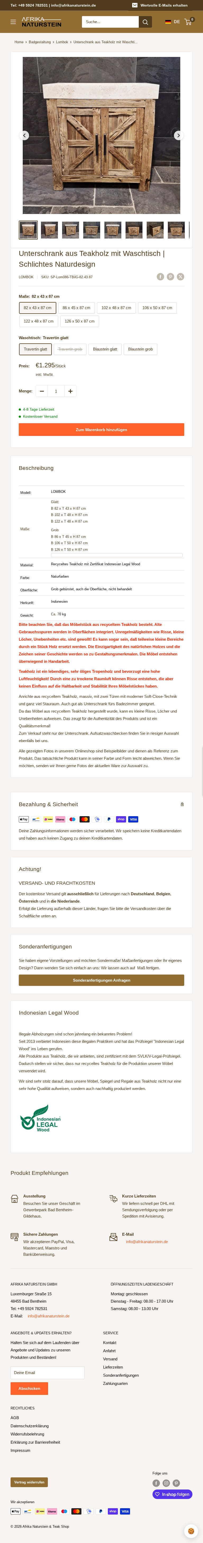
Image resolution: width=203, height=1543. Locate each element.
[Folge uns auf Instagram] (166, 1483)
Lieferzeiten (113, 1367)
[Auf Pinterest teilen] (170, 276)
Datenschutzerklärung (30, 1426)
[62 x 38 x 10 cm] (117, 555)
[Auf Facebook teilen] (160, 276)
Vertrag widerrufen (29, 1482)
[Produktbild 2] (49, 230)
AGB (15, 1417)
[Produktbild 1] (28, 230)
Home (19, 42)
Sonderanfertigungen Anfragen (101, 980)
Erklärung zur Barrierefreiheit (35, 1442)
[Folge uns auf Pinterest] (176, 1483)
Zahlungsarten (115, 1383)
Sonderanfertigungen (121, 1375)
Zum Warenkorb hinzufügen (101, 429)
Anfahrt (109, 1351)
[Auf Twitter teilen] (180, 276)
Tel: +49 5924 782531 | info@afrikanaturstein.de (53, 5)
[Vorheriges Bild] (24, 135)
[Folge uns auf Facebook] (156, 1483)
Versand (110, 1359)
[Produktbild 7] (155, 230)
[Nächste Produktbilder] (182, 230)
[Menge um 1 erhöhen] (70, 391)
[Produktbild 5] (112, 230)
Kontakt (109, 1342)
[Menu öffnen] (13, 22)
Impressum (20, 1450)
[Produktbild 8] (176, 230)
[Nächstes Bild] (178, 135)
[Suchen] (145, 22)
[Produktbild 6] (134, 230)
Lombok (62, 42)
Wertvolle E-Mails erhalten (164, 5)
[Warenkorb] (188, 22)
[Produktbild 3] (70, 230)
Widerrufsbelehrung (27, 1434)
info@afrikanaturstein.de (147, 1241)
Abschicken (29, 1388)
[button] (101, 135)
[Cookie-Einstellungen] (191, 1531)
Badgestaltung (40, 42)
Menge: (26, 391)
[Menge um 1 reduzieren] (42, 391)
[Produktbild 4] (91, 230)
